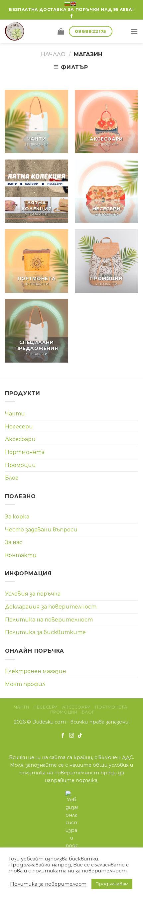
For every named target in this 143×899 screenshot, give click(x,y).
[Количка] (61, 31)
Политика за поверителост (48, 884)
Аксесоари (20, 439)
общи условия (111, 765)
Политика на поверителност (49, 620)
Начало (53, 54)
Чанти (15, 413)
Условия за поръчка (33, 594)
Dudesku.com (49, 722)
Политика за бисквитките (45, 632)
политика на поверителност (59, 773)
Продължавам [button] (111, 883)
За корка (17, 516)
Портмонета (25, 452)
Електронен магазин (35, 671)
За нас (13, 542)
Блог (11, 478)
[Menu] (134, 31)
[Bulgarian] (68, 3)
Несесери (19, 426)
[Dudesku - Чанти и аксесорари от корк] (26, 31)
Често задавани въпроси (41, 529)
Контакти (21, 555)
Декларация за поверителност (50, 607)
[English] (73, 3)
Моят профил (25, 684)
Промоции (20, 465)
